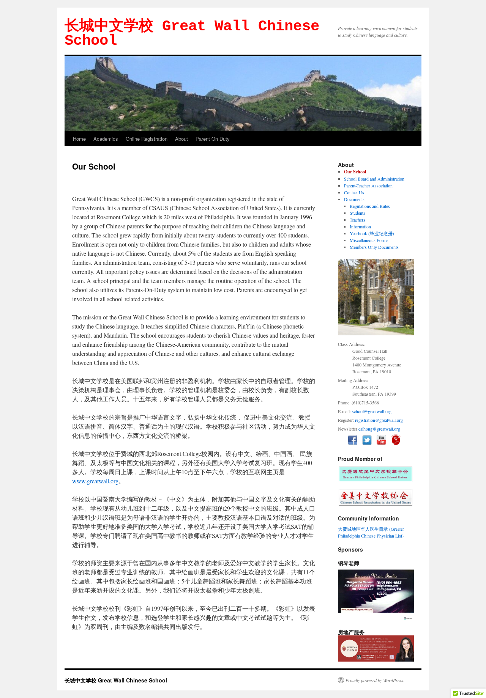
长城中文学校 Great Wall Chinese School (192, 33)
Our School (355, 171)
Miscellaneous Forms (369, 240)
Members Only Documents (374, 247)
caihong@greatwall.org (379, 429)
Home (79, 138)
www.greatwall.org (95, 481)
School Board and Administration (374, 179)
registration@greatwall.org (379, 420)
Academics (105, 138)
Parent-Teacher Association (368, 185)
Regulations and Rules (370, 206)
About (181, 138)
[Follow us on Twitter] (369, 443)
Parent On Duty (213, 138)
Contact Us (354, 192)
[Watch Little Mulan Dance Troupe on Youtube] (397, 443)
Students (357, 213)
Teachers (357, 220)
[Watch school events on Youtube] (383, 443)
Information (360, 226)
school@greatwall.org (371, 411)
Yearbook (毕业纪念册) (372, 233)
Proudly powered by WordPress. (375, 680)
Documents (354, 199)
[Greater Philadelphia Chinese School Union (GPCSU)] (375, 480)
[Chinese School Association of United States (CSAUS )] (375, 504)
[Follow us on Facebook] (354, 443)
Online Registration (146, 138)
